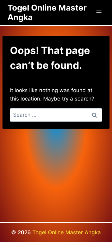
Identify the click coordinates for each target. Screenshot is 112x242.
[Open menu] (99, 12)
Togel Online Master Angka (66, 232)
